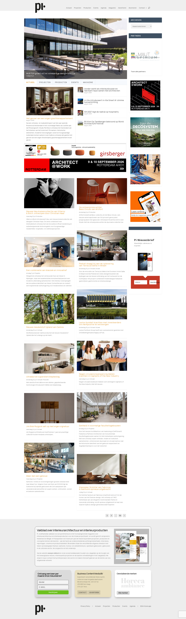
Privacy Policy (85, 606)
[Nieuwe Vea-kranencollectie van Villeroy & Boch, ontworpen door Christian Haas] (49, 193)
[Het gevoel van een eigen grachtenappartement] (49, 101)
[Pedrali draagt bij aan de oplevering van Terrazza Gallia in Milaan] (102, 245)
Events (95, 8)
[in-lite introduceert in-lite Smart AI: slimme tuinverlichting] (80, 101)
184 (120, 515)
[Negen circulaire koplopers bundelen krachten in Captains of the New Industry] (102, 356)
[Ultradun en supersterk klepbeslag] (49, 358)
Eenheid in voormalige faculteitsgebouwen (100, 425)
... (115, 515)
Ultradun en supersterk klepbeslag (43, 376)
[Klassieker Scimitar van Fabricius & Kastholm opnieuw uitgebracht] (102, 469)
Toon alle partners (138, 71)
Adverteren (122, 8)
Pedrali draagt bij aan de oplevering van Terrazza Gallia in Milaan (96, 264)
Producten (87, 8)
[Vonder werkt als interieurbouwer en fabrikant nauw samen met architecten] (80, 89)
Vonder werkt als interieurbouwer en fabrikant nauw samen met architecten (102, 89)
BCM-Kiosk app (145, 606)
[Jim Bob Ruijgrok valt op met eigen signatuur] (49, 408)
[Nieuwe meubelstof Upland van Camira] (49, 309)
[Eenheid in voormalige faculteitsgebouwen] (102, 407)
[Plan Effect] (145, 55)
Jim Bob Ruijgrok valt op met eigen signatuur (47, 426)
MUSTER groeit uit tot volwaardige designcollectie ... (52, 73)
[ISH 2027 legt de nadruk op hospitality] (80, 113)
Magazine (112, 8)
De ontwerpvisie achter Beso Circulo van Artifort (91, 208)
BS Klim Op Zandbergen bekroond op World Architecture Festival (104, 122)
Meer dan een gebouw (37, 476)
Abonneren (133, 8)
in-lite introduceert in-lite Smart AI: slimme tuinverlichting (104, 101)
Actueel (69, 8)
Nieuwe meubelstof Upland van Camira (45, 327)
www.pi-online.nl (53, 553)
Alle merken (123, 593)
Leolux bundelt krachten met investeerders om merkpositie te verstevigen (100, 323)
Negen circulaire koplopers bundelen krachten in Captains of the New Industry (99, 375)
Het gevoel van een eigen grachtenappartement (49, 118)
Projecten (77, 8)
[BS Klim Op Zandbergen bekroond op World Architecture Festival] (80, 122)
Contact (142, 8)
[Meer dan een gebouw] (49, 458)
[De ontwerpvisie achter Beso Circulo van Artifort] (102, 191)
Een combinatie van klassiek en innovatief (46, 270)
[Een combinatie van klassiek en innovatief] (49, 252)
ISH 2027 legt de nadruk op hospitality (101, 111)
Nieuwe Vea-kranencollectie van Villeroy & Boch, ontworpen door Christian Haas (45, 212)
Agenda (103, 8)
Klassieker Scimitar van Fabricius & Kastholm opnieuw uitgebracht (95, 488)
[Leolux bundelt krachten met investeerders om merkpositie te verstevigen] (102, 304)
